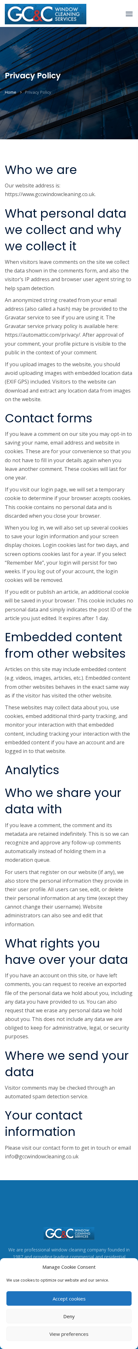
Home (10, 92)
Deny (69, 1316)
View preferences (69, 1334)
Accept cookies (69, 1298)
